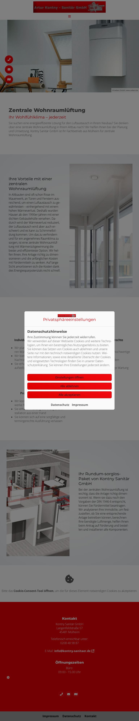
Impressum (80, 405)
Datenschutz (60, 405)
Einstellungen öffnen (69, 377)
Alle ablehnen (69, 386)
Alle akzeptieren (69, 395)
